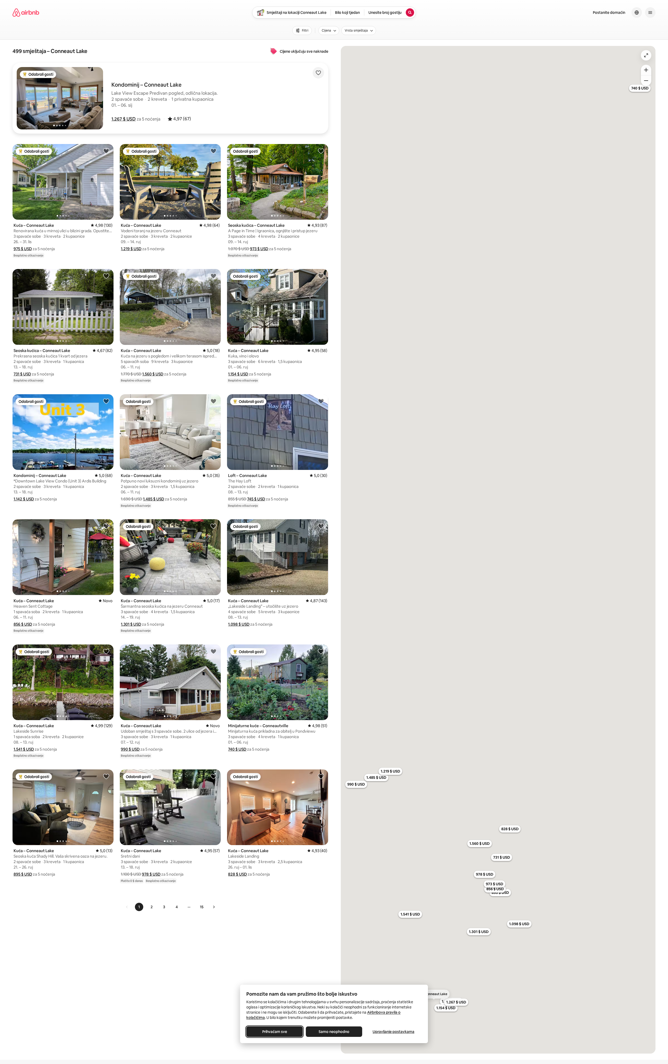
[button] (123, 119)
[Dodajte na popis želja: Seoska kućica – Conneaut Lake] (321, 151)
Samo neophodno (334, 1031)
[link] (127, 907)
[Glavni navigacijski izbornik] (650, 12)
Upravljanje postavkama (393, 1031)
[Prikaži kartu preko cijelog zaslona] (646, 55)
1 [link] (139, 907)
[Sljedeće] (213, 907)
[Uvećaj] (646, 70)
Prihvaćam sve (274, 1031)
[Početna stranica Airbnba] (26, 12)
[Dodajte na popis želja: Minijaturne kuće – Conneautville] (321, 651)
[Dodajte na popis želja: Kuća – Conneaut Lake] (106, 151)
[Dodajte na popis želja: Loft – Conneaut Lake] (321, 401)
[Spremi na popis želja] (318, 73)
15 (202, 907)
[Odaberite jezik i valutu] (636, 12)
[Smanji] (646, 80)
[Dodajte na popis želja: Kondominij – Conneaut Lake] (106, 401)
